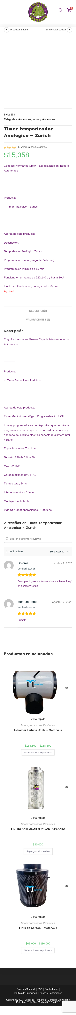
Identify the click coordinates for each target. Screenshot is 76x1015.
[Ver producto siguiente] (69, 30)
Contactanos (51, 989)
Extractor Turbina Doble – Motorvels (38, 730)
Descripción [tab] (38, 311)
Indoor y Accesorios (44, 119)
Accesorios (24, 119)
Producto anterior (19, 29)
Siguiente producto (56, 29)
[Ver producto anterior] (6, 30)
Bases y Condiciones (51, 993)
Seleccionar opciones (38, 752)
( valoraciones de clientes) (32, 147)
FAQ (40, 989)
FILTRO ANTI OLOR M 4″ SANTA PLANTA (38, 828)
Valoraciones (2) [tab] (38, 319)
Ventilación (49, 725)
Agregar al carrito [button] (38, 851)
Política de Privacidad (25, 993)
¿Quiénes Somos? (25, 989)
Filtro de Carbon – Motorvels (38, 927)
